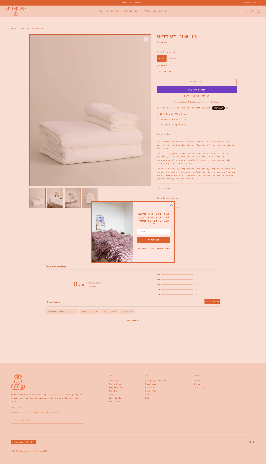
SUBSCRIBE (153, 240)
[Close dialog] (171, 204)
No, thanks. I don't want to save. (154, 248)
